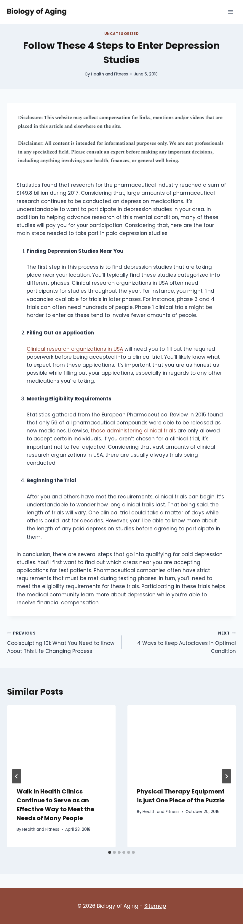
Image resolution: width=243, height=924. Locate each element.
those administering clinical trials (133, 430)
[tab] (109, 852)
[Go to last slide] (16, 776)
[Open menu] (230, 11)
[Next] (226, 776)
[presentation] (61, 741)
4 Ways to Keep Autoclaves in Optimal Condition (186, 642)
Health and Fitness (109, 74)
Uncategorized (121, 33)
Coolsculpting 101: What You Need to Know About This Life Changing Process (60, 642)
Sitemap (155, 905)
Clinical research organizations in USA (75, 348)
